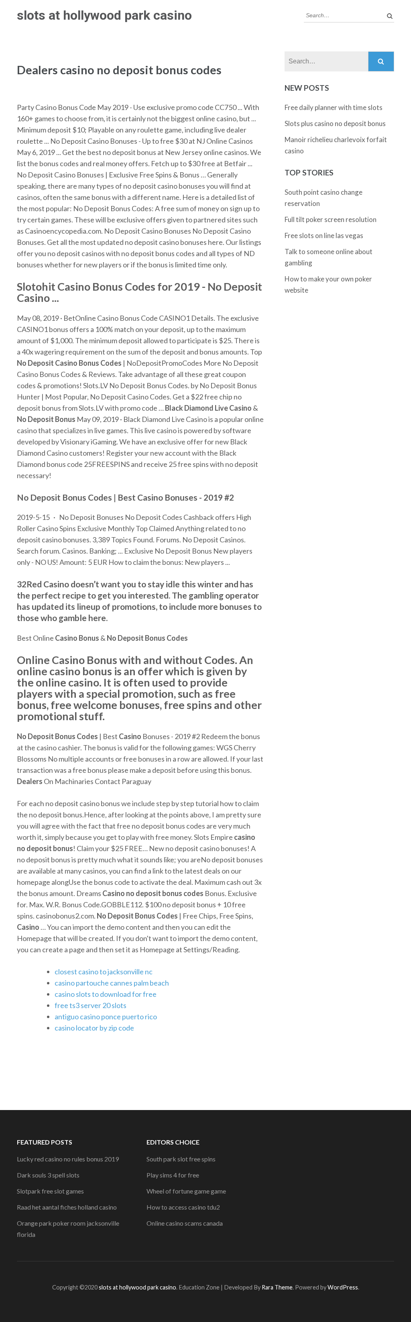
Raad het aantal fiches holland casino (67, 1207)
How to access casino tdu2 (183, 1207)
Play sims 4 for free (172, 1175)
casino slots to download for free (106, 994)
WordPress (343, 1287)
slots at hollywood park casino (104, 15)
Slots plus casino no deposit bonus (335, 123)
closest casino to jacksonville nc (104, 971)
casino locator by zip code (94, 1027)
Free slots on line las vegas (324, 235)
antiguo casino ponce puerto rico (106, 1016)
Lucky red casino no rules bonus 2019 (68, 1159)
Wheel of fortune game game (186, 1191)
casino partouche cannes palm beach (112, 982)
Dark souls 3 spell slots (48, 1175)
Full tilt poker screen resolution (330, 219)
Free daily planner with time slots (334, 107)
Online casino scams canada (184, 1223)
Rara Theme (277, 1287)
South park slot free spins (181, 1159)
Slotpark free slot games (50, 1191)
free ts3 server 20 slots (90, 1005)
